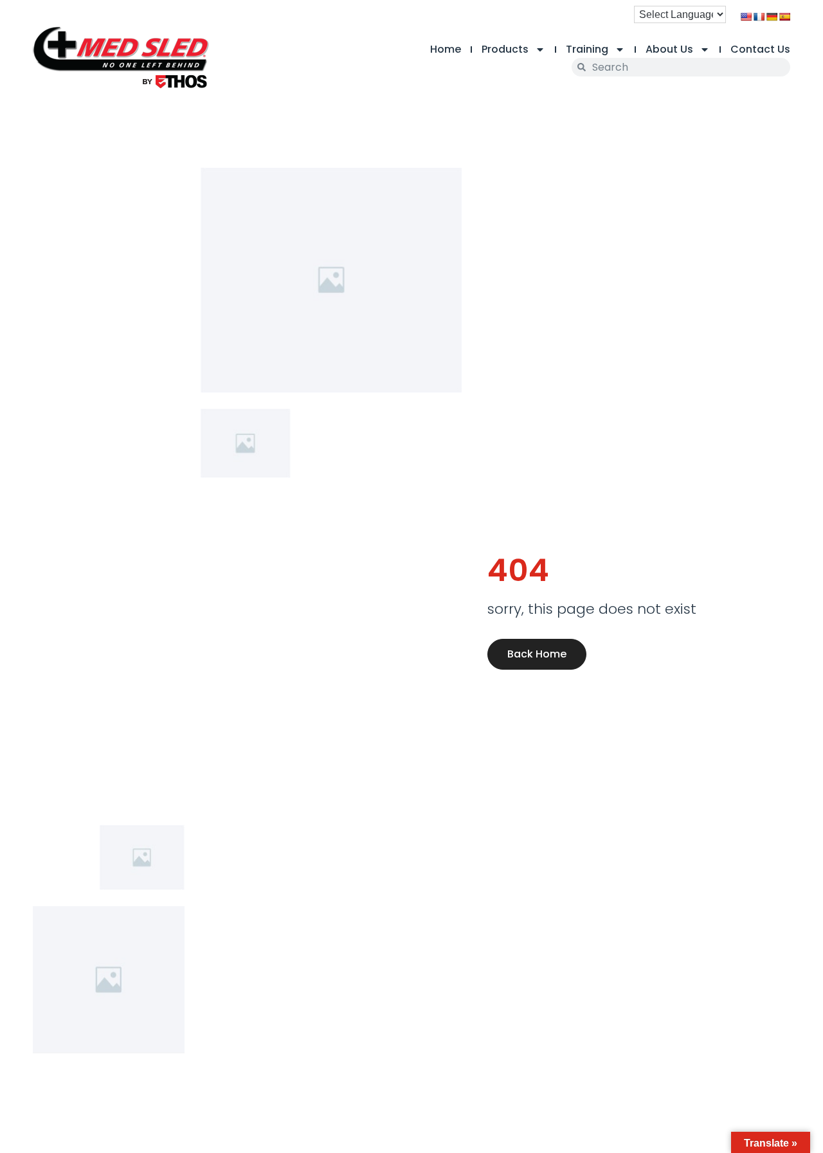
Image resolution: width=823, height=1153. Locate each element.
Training (587, 49)
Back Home (536, 654)
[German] (771, 17)
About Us (669, 49)
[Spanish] (784, 17)
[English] (746, 17)
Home (445, 49)
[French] (758, 17)
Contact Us (760, 49)
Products (505, 49)
